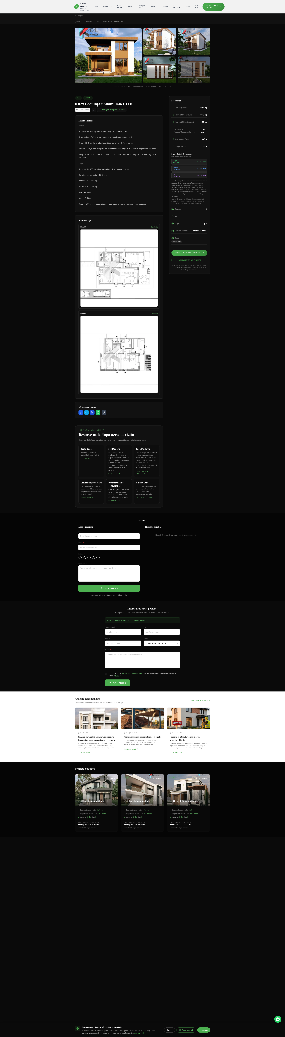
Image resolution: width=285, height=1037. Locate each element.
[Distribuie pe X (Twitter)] (86, 412)
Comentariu (83, 563)
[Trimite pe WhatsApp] (98, 412)
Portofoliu (106, 7)
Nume (81, 531)
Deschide (154, 227)
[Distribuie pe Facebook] (80, 412)
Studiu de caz (119, 6)
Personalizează (187, 1030)
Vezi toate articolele (199, 700)
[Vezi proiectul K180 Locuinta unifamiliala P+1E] (188, 803)
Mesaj (108, 650)
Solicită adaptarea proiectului (189, 253)
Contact (187, 7)
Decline (169, 1030)
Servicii (129, 7)
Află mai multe (139, 1033)
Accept (205, 1030)
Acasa (96, 7)
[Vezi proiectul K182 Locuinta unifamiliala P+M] (96, 803)
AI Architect (176, 6)
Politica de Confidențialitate (132, 673)
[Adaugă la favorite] (94, 110)
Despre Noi (142, 6)
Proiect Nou (197, 6)
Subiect (146, 638)
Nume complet (111, 627)
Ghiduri (152, 7)
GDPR (117, 676)
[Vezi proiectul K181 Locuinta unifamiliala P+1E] (142, 803)
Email (81, 543)
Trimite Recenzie (110, 588)
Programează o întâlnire (189, 260)
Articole (165, 7)
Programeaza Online (212, 6)
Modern (88, 98)
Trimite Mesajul (119, 682)
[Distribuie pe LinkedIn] (92, 412)
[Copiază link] (104, 412)
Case (78, 98)
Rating (81, 554)
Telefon (108, 638)
